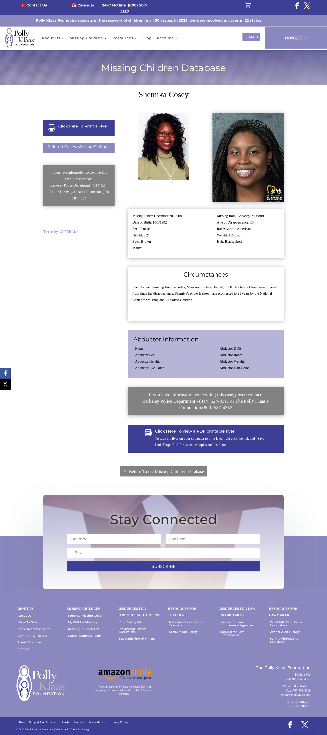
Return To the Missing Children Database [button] (166, 471)
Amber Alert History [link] (285, 632)
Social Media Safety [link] (183, 632)
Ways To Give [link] (27, 622)
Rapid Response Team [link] (34, 629)
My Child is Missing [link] (82, 622)
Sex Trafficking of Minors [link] (137, 638)
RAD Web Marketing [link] (78, 729)
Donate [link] (65, 722)
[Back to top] (322, 702)
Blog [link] (147, 38)
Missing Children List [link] (83, 629)
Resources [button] (122, 38)
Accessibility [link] (97, 722)
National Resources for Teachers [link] (186, 623)
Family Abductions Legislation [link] (284, 640)
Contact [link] (23, 649)
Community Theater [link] (32, 635)
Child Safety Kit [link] (130, 622)
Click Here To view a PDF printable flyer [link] (194, 431)
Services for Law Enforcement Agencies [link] (237, 623)
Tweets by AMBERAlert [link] (61, 232)
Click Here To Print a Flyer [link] (83, 126)
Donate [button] (293, 37)
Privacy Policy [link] (119, 722)
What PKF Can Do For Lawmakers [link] (286, 623)
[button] (251, 37)
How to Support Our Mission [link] (37, 722)
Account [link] (165, 38)
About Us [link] (51, 38)
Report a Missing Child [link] (85, 615)
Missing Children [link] (86, 38)
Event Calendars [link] (30, 642)
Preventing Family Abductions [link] (132, 630)
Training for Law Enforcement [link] (232, 633)
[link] (297, 5)
